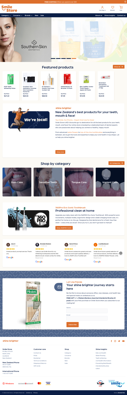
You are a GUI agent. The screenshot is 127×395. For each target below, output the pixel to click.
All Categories (116, 163)
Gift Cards (37, 366)
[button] (6, 253)
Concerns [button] (17, 15)
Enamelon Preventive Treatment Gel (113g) (104, 85)
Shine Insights (109, 15)
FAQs (35, 355)
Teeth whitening (101, 358)
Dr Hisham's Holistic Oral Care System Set (48, 88)
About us (98, 15)
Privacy (35, 392)
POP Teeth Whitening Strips (9, 87)
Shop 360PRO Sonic (64, 228)
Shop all (118, 67)
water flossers (73, 132)
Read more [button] (39, 258)
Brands (67, 358)
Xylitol (98, 368)
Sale (42, 15)
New (36, 15)
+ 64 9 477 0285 (8, 373)
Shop (67, 349)
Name (68, 307)
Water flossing (100, 355)
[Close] (125, 1)
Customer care (40, 349)
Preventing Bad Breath (103, 363)
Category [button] (5, 15)
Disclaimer (37, 358)
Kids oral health (101, 353)
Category (68, 353)
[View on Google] (8, 245)
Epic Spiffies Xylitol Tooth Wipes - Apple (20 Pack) (86, 88)
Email (68, 315)
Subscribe (73, 324)
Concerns (68, 355)
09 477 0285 (7, 364)
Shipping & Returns (40, 363)
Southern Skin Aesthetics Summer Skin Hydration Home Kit (29, 89)
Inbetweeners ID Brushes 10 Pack (66, 87)
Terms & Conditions (40, 360)
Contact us (121, 15)
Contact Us (37, 353)
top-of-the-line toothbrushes (91, 132)
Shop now (60, 152)
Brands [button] (28, 15)
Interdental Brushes (102, 366)
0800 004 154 (7, 367)
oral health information (103, 360)
